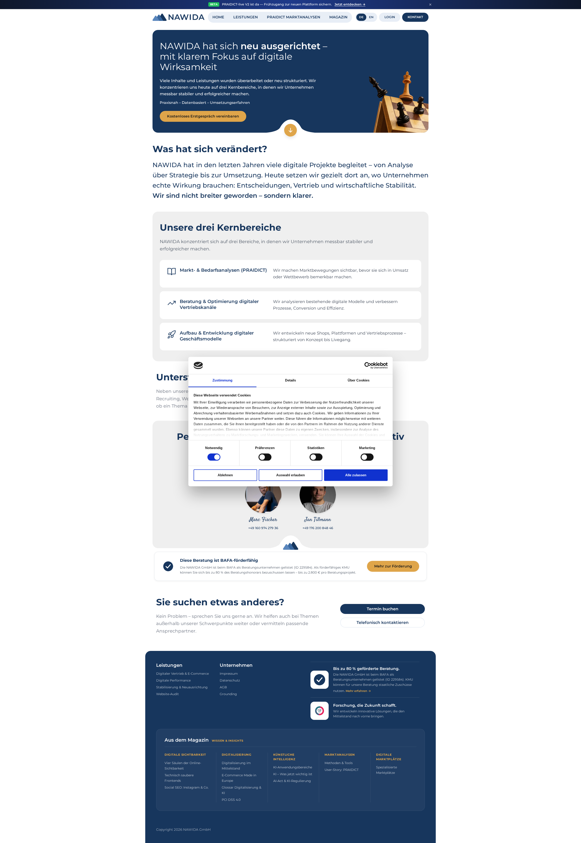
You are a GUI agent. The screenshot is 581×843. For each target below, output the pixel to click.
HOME (218, 17)
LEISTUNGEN (245, 17)
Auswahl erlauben (290, 475)
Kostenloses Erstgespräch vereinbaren (203, 116)
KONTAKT (415, 17)
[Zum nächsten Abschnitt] (290, 130)
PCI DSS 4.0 (231, 800)
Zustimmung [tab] (222, 380)
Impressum (229, 674)
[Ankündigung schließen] (430, 4)
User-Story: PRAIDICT (342, 770)
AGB (223, 687)
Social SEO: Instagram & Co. (187, 787)
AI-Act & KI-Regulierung (292, 781)
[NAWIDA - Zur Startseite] (178, 17)
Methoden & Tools (339, 763)
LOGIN (389, 17)
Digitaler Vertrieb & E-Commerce (182, 674)
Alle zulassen (355, 475)
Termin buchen (382, 608)
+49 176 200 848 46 (318, 528)
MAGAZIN (338, 17)
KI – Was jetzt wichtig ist (292, 774)
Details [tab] (290, 380)
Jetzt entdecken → (350, 4)
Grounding (228, 694)
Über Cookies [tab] (358, 380)
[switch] (264, 457)
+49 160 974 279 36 (263, 528)
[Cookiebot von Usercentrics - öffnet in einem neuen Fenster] (368, 365)
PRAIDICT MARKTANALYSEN (293, 17)
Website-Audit (167, 694)
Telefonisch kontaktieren (383, 622)
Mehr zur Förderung (393, 566)
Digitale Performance (173, 680)
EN (371, 17)
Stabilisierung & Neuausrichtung (182, 687)
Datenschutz (230, 680)
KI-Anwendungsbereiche (292, 767)
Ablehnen (225, 475)
